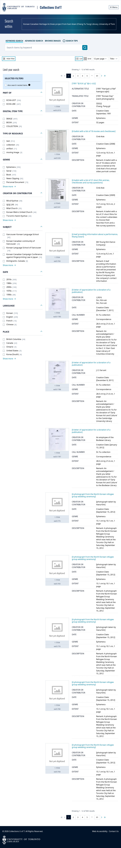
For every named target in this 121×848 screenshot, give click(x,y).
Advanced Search (34, 40)
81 (97, 76)
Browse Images (53, 40)
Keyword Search (14, 40)
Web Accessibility (99, 831)
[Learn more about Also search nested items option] (28, 85)
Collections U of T (17, 831)
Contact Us (114, 831)
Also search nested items (17, 85)
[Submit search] (84, 47)
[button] (23, 92)
